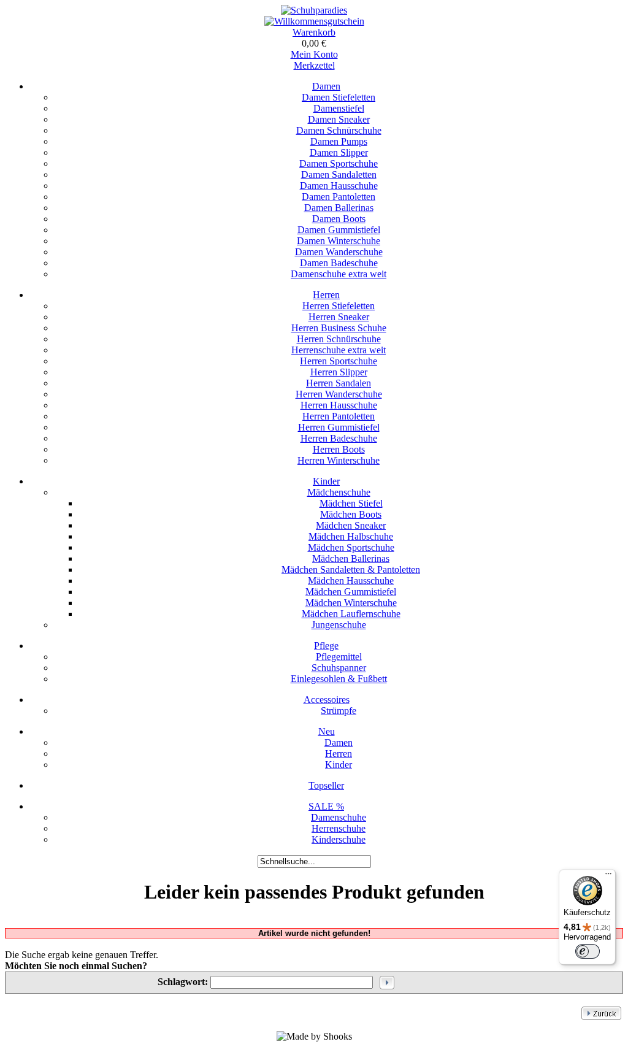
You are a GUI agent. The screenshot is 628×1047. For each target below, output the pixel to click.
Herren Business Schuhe (338, 328)
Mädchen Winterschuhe (351, 602)
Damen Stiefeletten (338, 97)
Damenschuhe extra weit (338, 274)
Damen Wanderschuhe (339, 252)
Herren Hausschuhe (339, 405)
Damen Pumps (338, 141)
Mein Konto (314, 54)
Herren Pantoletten (338, 416)
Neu (326, 731)
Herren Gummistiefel (339, 427)
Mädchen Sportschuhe (351, 547)
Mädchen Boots (350, 514)
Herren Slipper (338, 372)
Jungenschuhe (339, 624)
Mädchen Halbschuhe (350, 536)
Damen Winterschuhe (338, 241)
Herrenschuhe (339, 828)
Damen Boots (339, 218)
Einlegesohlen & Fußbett (339, 678)
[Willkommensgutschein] (314, 21)
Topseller (326, 785)
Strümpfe (338, 710)
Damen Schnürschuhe (338, 130)
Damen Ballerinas (338, 207)
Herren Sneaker (338, 317)
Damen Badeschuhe (339, 263)
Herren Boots (339, 449)
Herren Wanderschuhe (339, 394)
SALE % (326, 806)
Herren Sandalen (338, 383)
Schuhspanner (339, 667)
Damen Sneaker (339, 119)
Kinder (326, 481)
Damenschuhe (338, 817)
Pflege (326, 645)
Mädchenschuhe (338, 492)
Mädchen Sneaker (351, 525)
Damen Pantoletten (338, 196)
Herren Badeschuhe (339, 438)
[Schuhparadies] (314, 10)
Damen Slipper (339, 152)
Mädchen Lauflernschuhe (351, 613)
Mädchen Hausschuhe (351, 580)
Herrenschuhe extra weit (338, 350)
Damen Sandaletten (339, 174)
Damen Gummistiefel (338, 229)
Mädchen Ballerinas (350, 558)
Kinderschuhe (339, 839)
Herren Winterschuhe (338, 460)
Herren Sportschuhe (338, 361)
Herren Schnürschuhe (339, 339)
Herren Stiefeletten (338, 306)
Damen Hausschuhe (339, 185)
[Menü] (608, 876)
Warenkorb (314, 32)
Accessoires (327, 699)
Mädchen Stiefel (351, 503)
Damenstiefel (338, 108)
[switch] (587, 951)
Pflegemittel (339, 656)
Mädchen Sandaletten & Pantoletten (350, 569)
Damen (326, 86)
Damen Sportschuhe (338, 163)
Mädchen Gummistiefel (350, 591)
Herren (326, 295)
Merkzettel (314, 65)
